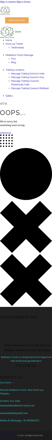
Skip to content (8, 1)
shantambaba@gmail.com (14, 413)
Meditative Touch (8, 435)
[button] (33, 20)
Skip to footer (23, 1)
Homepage (5, 133)
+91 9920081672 (30, 420)
